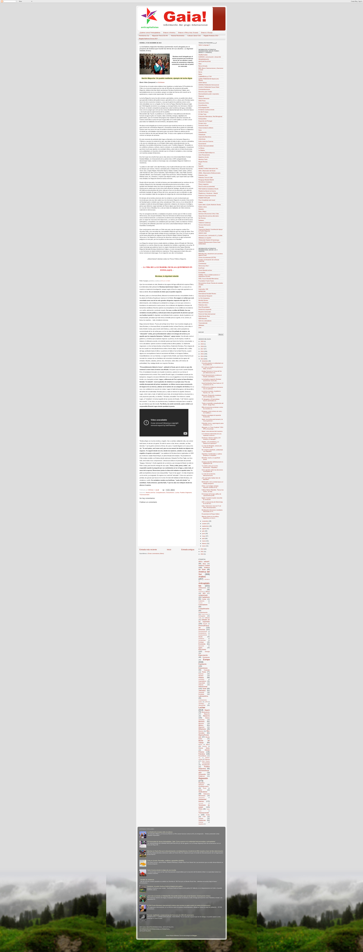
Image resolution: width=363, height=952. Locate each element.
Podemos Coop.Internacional (207, 195)
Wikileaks (201, 325)
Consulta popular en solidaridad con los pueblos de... (212, 363)
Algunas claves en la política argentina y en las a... (210, 517)
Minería (201, 731)
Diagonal (201, 96)
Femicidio (207, 670)
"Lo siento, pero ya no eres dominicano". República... (210, 466)
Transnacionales (144, 494)
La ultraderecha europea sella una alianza (159, 832)
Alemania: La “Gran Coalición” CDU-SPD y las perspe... (212, 428)
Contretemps (202, 263)
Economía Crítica (204, 103)
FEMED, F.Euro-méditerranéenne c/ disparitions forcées (209, 275)
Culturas (207, 617)
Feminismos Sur (144, 35)
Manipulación (206, 712)
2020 (202, 341)
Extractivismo (170, 492)
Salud (200, 790)
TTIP (204, 816)
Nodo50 (201, 166)
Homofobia (201, 679)
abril (203, 538)
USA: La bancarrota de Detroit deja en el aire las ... (212, 502)
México (201, 725)
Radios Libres (203, 207)
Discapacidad (202, 640)
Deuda (200, 636)
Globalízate (202, 134)
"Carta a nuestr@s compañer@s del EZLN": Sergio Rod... (212, 404)
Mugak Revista (203, 161)
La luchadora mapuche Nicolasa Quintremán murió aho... (211, 380)
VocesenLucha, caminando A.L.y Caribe (210, 235)
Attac (200, 63)
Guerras (201, 674)
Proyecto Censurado (205, 311)
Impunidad (202, 683)
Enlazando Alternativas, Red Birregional (210, 116)
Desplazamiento (203, 635)
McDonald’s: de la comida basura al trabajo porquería (212, 482)
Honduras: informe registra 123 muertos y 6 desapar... (211, 438)
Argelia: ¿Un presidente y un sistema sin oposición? (210, 442)
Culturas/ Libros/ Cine (194, 35)
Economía (202, 644)
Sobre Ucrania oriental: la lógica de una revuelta (161, 870)
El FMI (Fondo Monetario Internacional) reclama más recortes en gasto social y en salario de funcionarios (178, 905)
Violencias (202, 820)
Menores (201, 723)
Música (200, 744)
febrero (204, 543)
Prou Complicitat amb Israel (207, 200)
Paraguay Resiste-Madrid (206, 180)
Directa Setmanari (204, 98)
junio (203, 533)
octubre (204, 523)
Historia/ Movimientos (177, 35)
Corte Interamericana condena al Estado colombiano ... (211, 375)
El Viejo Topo (202, 114)
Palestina (202, 754)
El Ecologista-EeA (204, 107)
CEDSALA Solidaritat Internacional (209, 85)
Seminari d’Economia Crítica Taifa (209, 213)
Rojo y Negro (202, 211)
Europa (206, 659)
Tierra (200, 809)
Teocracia (201, 803)
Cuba (200, 617)
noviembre (205, 521)
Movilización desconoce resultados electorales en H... (212, 510)
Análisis (202, 576)
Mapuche (207, 714)
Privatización (206, 764)
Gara (200, 130)
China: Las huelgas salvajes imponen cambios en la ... (210, 486)
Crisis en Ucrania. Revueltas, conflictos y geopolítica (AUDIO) (165, 860)
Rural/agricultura (203, 786)
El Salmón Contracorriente (206, 109)
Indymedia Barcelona (205, 137)
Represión (203, 778)
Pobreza (207, 759)
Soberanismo (202, 797)
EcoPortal (201, 268)
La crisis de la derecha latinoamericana (208, 474)
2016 (202, 351)
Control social (204, 614)
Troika (208, 815)
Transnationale (203, 323)
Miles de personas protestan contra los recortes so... (212, 408)
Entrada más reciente (148, 550)
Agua (204, 563)
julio (203, 531)
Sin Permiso (202, 218)
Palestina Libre (203, 175)
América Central (204, 565)
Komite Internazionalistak (206, 146)
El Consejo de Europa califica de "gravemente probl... (211, 494)
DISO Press (202, 100)
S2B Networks (203, 318)
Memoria (201, 721)
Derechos (202, 629)
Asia (200, 589)
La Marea (201, 148)
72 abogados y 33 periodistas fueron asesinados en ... (210, 400)
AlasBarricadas (203, 54)
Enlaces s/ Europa (206, 32)
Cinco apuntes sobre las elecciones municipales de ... (212, 470)
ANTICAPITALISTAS (205, 61)
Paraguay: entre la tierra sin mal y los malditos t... (212, 412)
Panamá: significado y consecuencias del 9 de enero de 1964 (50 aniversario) (170, 915)
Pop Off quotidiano (204, 307)
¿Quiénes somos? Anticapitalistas (149, 32)
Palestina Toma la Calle (206, 177)
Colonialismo (203, 604)
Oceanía (204, 746)
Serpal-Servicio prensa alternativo (209, 216)
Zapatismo (201, 824)
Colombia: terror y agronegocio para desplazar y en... (212, 424)
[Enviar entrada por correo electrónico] (163, 490)
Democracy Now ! (204, 265)
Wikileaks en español (205, 237)
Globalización (203, 132)
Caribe (204, 599)
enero (204, 546)
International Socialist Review (207, 293)
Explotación (202, 664)
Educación (201, 646)
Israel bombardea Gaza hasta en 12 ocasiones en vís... (212, 383)
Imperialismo (202, 681)
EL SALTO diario (203, 112)
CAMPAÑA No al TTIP (205, 76)
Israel (204, 688)
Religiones (202, 776)
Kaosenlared (202, 143)
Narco (208, 744)
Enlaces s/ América (169, 32)
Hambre (201, 675)
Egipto (200, 647)
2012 (202, 549)
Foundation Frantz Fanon (206, 281)
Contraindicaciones (204, 89)
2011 (202, 551)
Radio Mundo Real (204, 316)
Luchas (177, 492)
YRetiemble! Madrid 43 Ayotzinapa (209, 240)
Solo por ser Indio (165, 281)
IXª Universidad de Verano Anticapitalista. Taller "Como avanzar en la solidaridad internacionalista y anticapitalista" (181, 841)
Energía (207, 651)
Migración (201, 727)
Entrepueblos (202, 118)
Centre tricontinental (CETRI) (207, 257)
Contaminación (203, 612)
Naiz (200, 164)
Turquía (201, 818)
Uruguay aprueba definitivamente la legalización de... (212, 462)
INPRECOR (202, 291)
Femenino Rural (203, 125)
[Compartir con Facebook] (172, 490)
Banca (208, 591)
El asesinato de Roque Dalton (211, 514)
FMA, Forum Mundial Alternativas (208, 278)
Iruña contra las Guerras (206, 141)
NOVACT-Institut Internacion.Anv (208, 168)
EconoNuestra (203, 105)
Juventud (201, 692)
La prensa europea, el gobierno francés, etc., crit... (211, 392)
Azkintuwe (161, 82)
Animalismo (207, 579)
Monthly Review (203, 300)
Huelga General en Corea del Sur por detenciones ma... (212, 371)
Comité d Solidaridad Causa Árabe (209, 87)
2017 (202, 349)
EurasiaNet (202, 272)
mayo (204, 536)
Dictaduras (201, 638)
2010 (202, 554)
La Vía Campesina (204, 298)
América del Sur (150, 492)
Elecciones (202, 649)
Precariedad (206, 763)
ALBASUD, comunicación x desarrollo (210, 57)
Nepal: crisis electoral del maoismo (212, 431)
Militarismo (202, 729)
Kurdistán (201, 694)
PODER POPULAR (204, 198)
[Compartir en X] (170, 490)
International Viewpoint (205, 296)
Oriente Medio (204, 748)
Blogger (194, 935)
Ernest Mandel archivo (205, 270)
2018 (202, 346)
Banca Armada (203, 66)
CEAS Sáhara (203, 82)
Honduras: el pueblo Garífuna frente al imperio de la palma (164, 886)
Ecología (201, 642)
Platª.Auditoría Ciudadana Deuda (208, 188)
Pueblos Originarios (186, 492)
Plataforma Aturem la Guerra (207, 191)
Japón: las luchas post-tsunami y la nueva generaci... (212, 420)
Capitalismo (206, 597)
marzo (204, 541)
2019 (202, 344)
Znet (200, 327)
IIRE (200, 287)
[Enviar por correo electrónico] (167, 490)
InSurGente (202, 139)
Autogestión (201, 591)
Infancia (201, 685)
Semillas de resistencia (147, 879)
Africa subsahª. (204, 561)
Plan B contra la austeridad (207, 186)
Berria (200, 72)
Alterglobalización (204, 59)
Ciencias (200, 602)
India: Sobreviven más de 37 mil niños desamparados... (211, 506)
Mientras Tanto (203, 159)
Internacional (203, 686)
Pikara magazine (204, 184)
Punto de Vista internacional (207, 314)
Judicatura (202, 690)
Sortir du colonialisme (205, 321)
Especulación (203, 655)
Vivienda (201, 822)
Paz (199, 757)
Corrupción (202, 616)
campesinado (203, 595)
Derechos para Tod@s (205, 91)
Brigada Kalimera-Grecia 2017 (148, 38)
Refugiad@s (202, 774)
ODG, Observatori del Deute (207, 170)
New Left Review (204, 302)
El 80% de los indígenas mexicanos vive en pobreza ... (212, 388)
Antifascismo (202, 587)
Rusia (204, 788)
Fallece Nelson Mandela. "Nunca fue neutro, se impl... (213, 490)
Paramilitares (202, 756)
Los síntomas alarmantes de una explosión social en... (211, 434)
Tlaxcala (201, 227)
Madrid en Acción (204, 157)
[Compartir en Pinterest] (174, 490)
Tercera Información (205, 225)
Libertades (201, 703)
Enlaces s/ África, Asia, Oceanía (188, 32)
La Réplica (202, 150)
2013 (202, 359)
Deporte (205, 623)
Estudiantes (206, 657)
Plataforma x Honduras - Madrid (208, 193)
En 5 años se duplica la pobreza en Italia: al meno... (212, 367)
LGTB (206, 701)
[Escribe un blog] (168, 490)
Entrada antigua (187, 550)
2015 (202, 354)
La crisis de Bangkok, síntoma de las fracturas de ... (212, 446)
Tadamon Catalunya (205, 222)
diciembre (205, 361)
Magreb (207, 710)
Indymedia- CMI (203, 289)
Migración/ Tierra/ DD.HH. (160, 35)
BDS (204, 593)
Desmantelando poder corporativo (209, 94)
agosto (204, 528)
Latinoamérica (203, 696)
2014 (202, 356)
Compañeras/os (161, 492)
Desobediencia (202, 633)
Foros (204, 672)
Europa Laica (202, 123)
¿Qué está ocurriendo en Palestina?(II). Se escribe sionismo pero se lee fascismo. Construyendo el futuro (179, 896)
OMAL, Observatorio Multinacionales (209, 173)
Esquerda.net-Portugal (205, 121)
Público (201, 202)
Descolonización (203, 631)
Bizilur (200, 74)
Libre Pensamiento (204, 155)
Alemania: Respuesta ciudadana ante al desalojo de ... (211, 396)
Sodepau (201, 220)
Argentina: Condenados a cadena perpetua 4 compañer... (212, 454)
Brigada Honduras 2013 (211, 35)
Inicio (169, 550)
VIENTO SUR (203, 233)
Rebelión (201, 209)
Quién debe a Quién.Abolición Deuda (210, 204)
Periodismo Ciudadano (205, 182)
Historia (201, 677)
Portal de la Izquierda (205, 309)
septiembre (205, 526)
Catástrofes (201, 601)
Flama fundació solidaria (206, 128)
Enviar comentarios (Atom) (156, 553)
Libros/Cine (202, 705)
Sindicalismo (203, 792)
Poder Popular (206, 761)
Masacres (206, 716)
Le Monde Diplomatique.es (207, 152)
